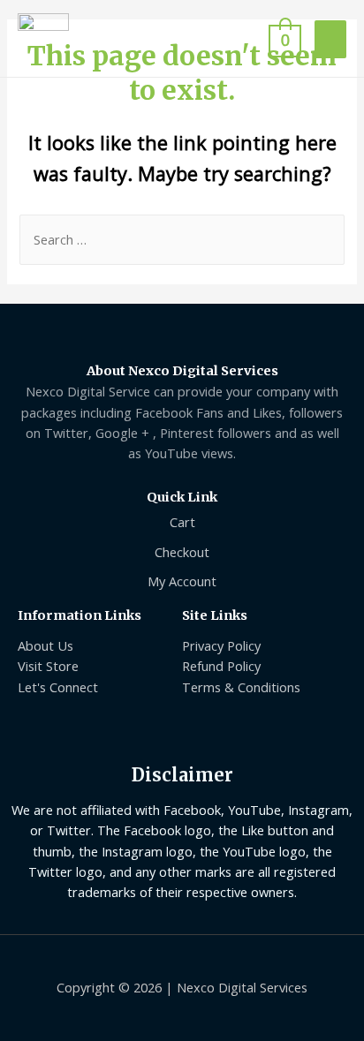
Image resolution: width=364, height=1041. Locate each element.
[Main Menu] (330, 39)
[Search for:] (181, 239)
